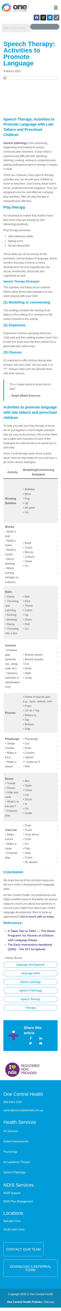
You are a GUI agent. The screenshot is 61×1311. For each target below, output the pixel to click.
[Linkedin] (50, 17)
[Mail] (40, 1043)
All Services (10, 1131)
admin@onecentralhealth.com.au (23, 1110)
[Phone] (56, 17)
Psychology (10, 1151)
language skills (30, 973)
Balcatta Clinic (12, 1221)
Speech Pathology (30, 990)
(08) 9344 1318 (12, 1102)
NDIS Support (11, 1193)
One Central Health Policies (24, 1302)
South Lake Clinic (14, 1229)
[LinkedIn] (40, 1038)
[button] (56, 8)
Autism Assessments (15, 1141)
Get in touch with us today (37, 916)
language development (30, 964)
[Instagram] (43, 17)
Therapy (30, 1007)
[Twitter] (30, 1043)
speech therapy (30, 999)
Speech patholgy (30, 982)
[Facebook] (36, 17)
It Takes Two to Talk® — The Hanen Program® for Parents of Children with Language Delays (31, 935)
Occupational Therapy (16, 1162)
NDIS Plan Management (18, 1201)
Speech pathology (15, 143)
